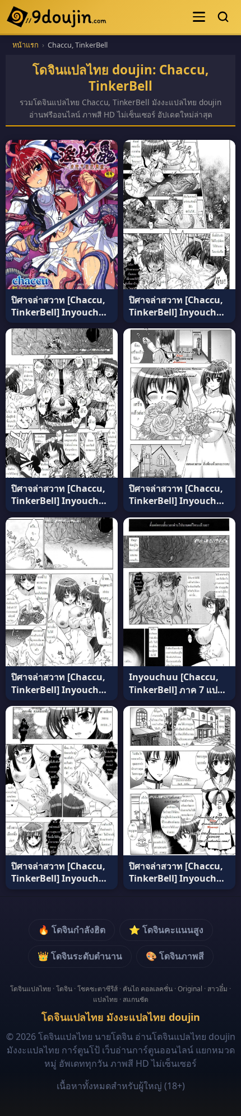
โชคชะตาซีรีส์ (97, 988)
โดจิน (64, 988)
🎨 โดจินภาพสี (175, 956)
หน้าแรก (25, 45)
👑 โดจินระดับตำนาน (80, 956)
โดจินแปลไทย (30, 988)
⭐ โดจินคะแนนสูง (166, 930)
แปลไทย (105, 999)
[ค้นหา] (223, 17)
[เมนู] (199, 16)
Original (190, 988)
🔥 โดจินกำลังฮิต (71, 930)
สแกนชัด (136, 999)
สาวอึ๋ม (217, 988)
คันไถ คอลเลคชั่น (148, 988)
